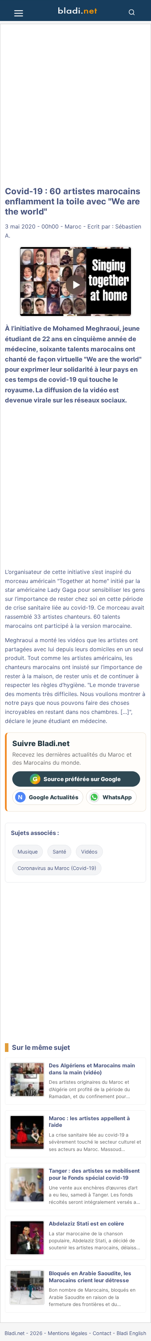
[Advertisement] (75, 105)
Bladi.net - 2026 (23, 1333)
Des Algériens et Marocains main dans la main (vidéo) (92, 1069)
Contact (102, 1333)
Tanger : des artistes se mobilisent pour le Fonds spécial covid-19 (94, 1174)
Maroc (73, 226)
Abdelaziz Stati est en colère (86, 1223)
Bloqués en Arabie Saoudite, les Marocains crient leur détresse (90, 1277)
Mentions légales (67, 1333)
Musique (28, 852)
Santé (59, 852)
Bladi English (131, 1333)
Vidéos (89, 852)
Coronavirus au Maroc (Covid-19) (57, 868)
